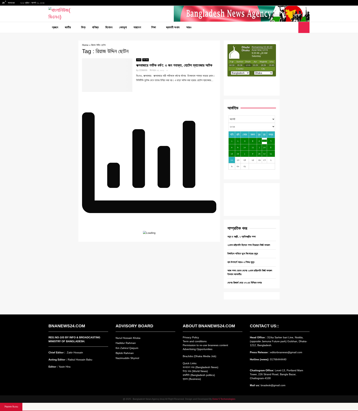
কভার (138, 60)
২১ (271, 153)
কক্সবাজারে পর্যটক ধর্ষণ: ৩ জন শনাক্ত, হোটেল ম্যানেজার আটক (174, 65)
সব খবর (145, 60)
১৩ (264, 147)
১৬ (238, 153)
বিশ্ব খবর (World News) (195, 371)
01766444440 (278, 359)
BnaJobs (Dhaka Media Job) (199, 356)
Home (85, 45)
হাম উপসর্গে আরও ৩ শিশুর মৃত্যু (240, 262)
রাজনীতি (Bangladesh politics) (199, 375)
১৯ (259, 153)
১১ (253, 147)
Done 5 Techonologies (223, 399)
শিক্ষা (153, 27)
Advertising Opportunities (197, 349)
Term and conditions (195, 341)
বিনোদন (108, 27)
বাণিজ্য (95, 27)
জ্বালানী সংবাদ (173, 27)
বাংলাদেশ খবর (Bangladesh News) (200, 367)
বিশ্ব (83, 27)
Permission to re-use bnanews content (205, 345)
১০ (245, 147)
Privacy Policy (191, 337)
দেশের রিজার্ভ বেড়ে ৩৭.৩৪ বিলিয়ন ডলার (244, 282)
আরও (188, 27)
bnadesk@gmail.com (272, 385)
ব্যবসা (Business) (192, 378)
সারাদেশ (137, 27)
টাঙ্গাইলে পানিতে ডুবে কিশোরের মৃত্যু (242, 253)
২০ (264, 153)
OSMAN (143, 70)
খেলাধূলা (123, 27)
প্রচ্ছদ (55, 27)
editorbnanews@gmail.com (286, 352)
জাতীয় (68, 27)
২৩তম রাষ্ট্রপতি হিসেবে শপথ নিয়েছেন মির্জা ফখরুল (248, 244)
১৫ (232, 153)
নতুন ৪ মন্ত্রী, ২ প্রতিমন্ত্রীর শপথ (241, 236)
